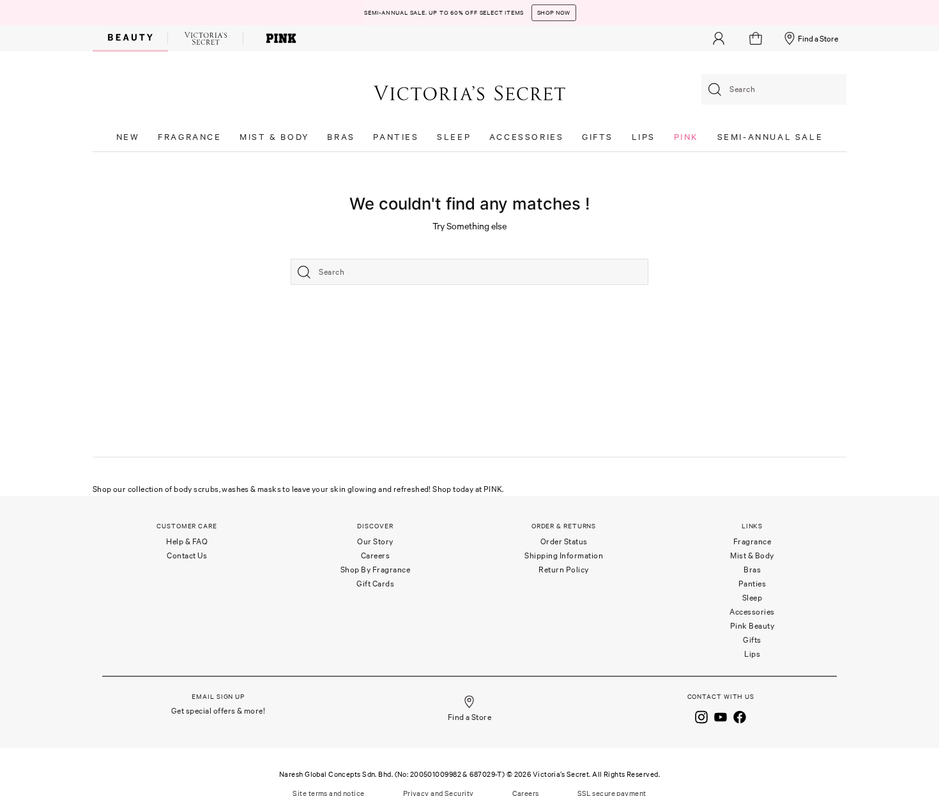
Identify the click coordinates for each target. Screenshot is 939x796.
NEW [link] (128, 137)
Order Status (564, 541)
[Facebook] (739, 715)
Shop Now (553, 13)
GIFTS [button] (597, 137)
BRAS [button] (341, 137)
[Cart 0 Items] (757, 38)
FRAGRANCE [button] (189, 137)
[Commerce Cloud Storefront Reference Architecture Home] (469, 92)
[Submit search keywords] (715, 89)
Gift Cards (375, 583)
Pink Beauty (752, 626)
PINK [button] (686, 137)
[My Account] (719, 38)
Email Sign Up (218, 697)
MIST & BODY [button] (274, 137)
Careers (375, 555)
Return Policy (563, 569)
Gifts (752, 640)
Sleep (752, 597)
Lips (752, 654)
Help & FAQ (187, 541)
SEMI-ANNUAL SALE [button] (770, 137)
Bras (752, 569)
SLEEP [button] (454, 137)
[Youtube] (720, 715)
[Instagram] (701, 715)
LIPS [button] (643, 137)
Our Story (375, 541)
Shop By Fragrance (375, 569)
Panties (752, 583)
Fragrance (752, 541)
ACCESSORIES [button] (526, 137)
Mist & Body (752, 555)
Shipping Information (563, 555)
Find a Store (818, 38)
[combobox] (773, 89)
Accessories (752, 611)
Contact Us (187, 555)
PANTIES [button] (395, 137)
